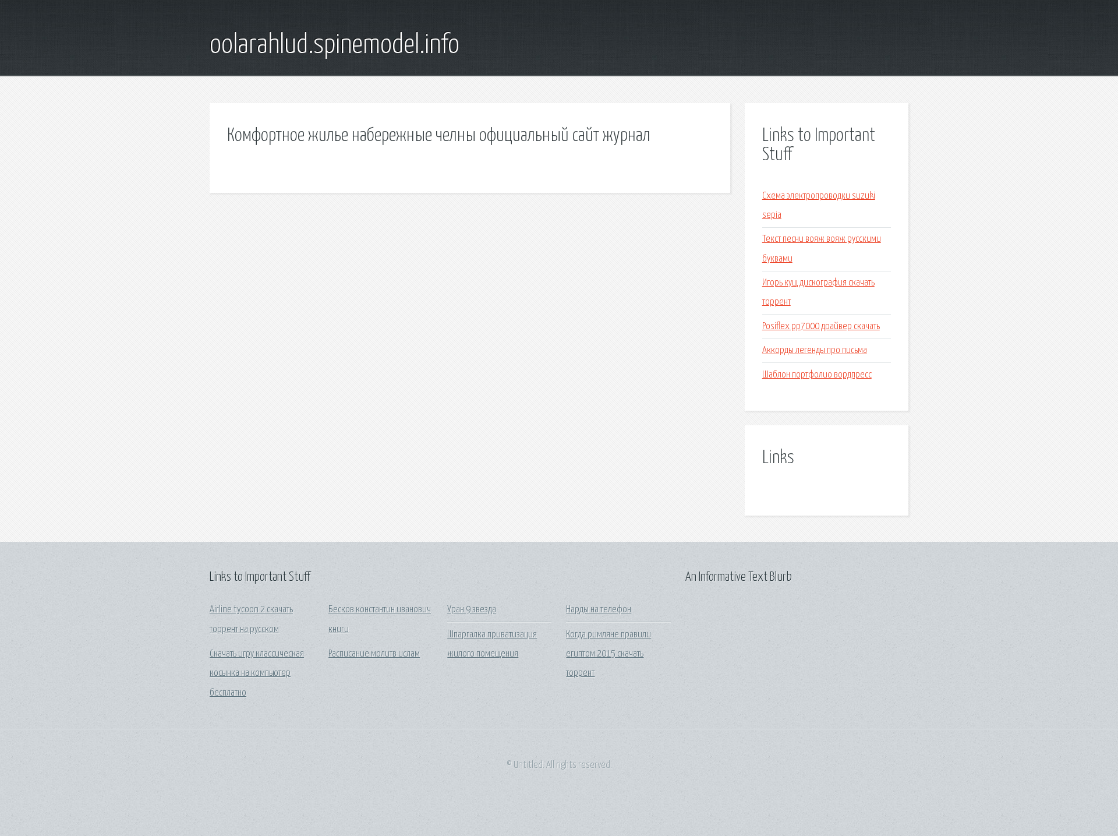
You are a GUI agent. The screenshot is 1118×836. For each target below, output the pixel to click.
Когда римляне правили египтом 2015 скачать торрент (608, 654)
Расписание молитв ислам (374, 654)
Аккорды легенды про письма (814, 350)
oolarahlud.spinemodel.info (334, 45)
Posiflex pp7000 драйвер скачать (821, 326)
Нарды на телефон (598, 610)
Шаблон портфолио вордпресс (817, 375)
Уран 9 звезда (471, 610)
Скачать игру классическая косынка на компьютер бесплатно (257, 673)
